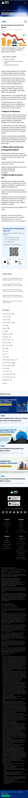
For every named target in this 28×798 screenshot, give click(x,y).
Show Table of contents (9, 57)
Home (3, 10)
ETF (7, 527)
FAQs (7, 538)
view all (5, 383)
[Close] (27, 791)
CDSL (16, 607)
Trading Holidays (7, 542)
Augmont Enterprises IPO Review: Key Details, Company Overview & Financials (13, 296)
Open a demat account (21, 531)
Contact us (21, 525)
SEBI (14, 607)
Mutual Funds (7, 525)
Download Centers (7, 544)
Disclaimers (21, 547)
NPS (7, 531)
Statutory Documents (21, 549)
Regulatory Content (7, 548)
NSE (8, 607)
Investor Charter (21, 555)
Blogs (21, 527)
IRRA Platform (7, 546)
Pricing (21, 523)
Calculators (21, 529)
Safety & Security (21, 541)
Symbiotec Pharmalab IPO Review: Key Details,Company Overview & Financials (13, 279)
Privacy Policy (21, 545)
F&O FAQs (7, 540)
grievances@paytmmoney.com (8, 605)
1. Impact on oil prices (9, 59)
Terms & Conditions (21, 543)
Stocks (7, 521)
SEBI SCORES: (23, 594)
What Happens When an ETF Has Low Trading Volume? (12, 301)
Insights (9, 10)
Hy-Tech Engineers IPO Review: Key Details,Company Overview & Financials (13, 284)
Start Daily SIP (5, 795)
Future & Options (7, 523)
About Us (21, 521)
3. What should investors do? (11, 65)
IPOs (7, 529)
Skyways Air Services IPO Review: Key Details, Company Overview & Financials (13, 290)
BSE (11, 607)
